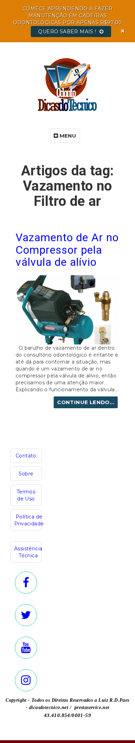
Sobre (26, 474)
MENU (67, 135)
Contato (26, 456)
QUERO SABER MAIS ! (68, 31)
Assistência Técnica (28, 552)
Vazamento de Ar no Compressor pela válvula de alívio (67, 249)
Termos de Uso (26, 495)
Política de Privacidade (29, 520)
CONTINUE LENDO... (85, 402)
